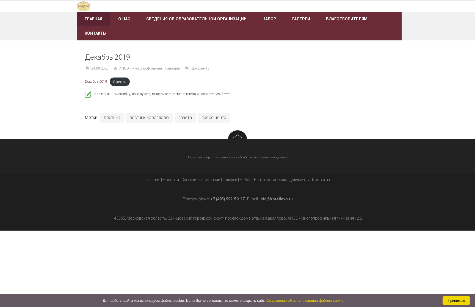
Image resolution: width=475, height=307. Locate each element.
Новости (171, 180)
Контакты (95, 33)
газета (185, 117)
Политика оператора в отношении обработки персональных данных (237, 157)
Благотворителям (347, 19)
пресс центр (213, 117)
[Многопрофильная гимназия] (128, 6)
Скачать (119, 82)
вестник (112, 117)
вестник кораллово (149, 117)
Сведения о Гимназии (200, 180)
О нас (124, 19)
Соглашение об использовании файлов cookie (304, 300)
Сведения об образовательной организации (196, 19)
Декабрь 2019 (96, 82)
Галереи (301, 19)
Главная (93, 19)
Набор (269, 19)
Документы (201, 68)
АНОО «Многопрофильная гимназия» (150, 68)
